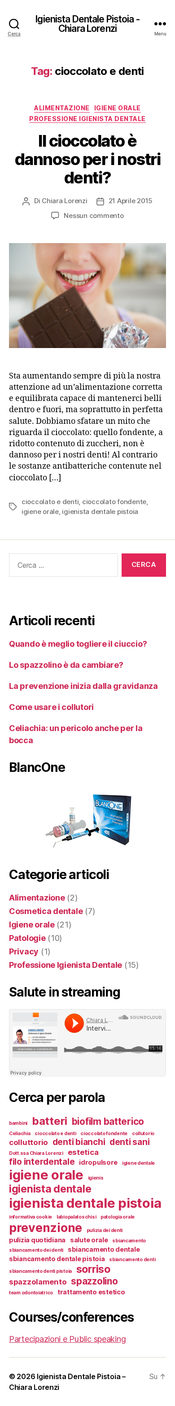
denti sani (129, 1142)
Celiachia (20, 1133)
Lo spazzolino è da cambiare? (66, 665)
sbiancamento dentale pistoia (57, 1258)
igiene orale (40, 511)
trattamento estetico (91, 1292)
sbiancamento (129, 1241)
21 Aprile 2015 (131, 200)
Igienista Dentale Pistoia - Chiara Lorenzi (87, 23)
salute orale (89, 1240)
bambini (18, 1123)
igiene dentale (138, 1163)
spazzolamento (38, 1281)
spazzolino (94, 1281)
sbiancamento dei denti (36, 1250)
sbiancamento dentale (104, 1249)
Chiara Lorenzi (64, 200)
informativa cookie (30, 1217)
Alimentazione (62, 108)
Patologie (27, 938)
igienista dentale (50, 1189)
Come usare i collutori (51, 707)
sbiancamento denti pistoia (40, 1271)
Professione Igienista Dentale (87, 118)
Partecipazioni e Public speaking (67, 1339)
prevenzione (45, 1227)
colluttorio (28, 1142)
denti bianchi (78, 1142)
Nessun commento (93, 215)
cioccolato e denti (50, 501)
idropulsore (98, 1162)
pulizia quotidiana (37, 1240)
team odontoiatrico (31, 1293)
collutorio (143, 1133)
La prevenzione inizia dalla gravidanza (83, 686)
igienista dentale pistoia (100, 511)
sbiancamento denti (132, 1259)
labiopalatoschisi (76, 1217)
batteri (49, 1120)
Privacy (24, 951)
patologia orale (118, 1217)
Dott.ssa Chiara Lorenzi (36, 1153)
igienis (96, 1178)
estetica (83, 1152)
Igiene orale (117, 108)
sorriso (93, 1269)
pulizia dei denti (104, 1230)
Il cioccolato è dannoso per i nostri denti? (87, 159)
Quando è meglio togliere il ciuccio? (78, 644)
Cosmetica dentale (46, 911)
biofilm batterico (108, 1121)
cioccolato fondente (114, 501)
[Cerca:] (61, 566)
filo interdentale (41, 1162)
